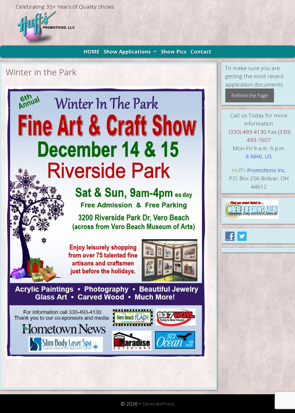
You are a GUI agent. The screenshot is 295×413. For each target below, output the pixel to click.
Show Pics (173, 51)
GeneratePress (158, 403)
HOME (92, 51)
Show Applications (127, 51)
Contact (200, 51)
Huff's (239, 170)
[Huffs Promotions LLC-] (46, 27)
